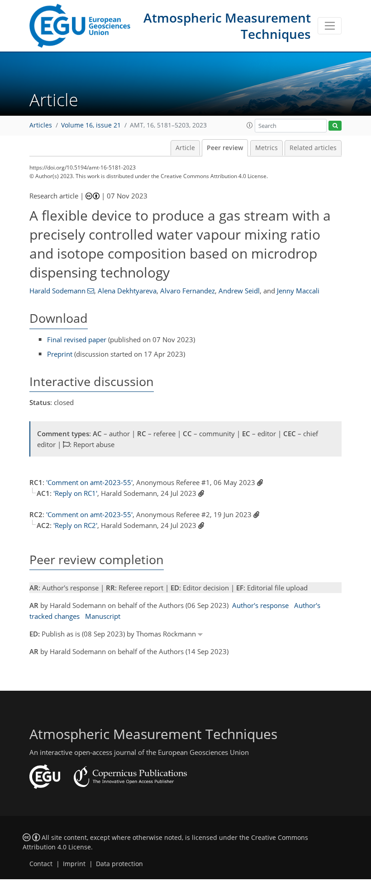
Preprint (59, 353)
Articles (40, 125)
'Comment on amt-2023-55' (89, 482)
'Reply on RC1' (75, 493)
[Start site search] (335, 126)
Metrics (266, 148)
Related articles (313, 148)
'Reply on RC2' (75, 525)
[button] (250, 125)
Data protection (119, 864)
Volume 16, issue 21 (91, 125)
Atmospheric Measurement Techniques (227, 25)
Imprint (74, 864)
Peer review (225, 148)
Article (185, 148)
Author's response (260, 605)
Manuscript (102, 616)
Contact (40, 864)
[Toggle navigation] (330, 25)
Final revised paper (76, 339)
